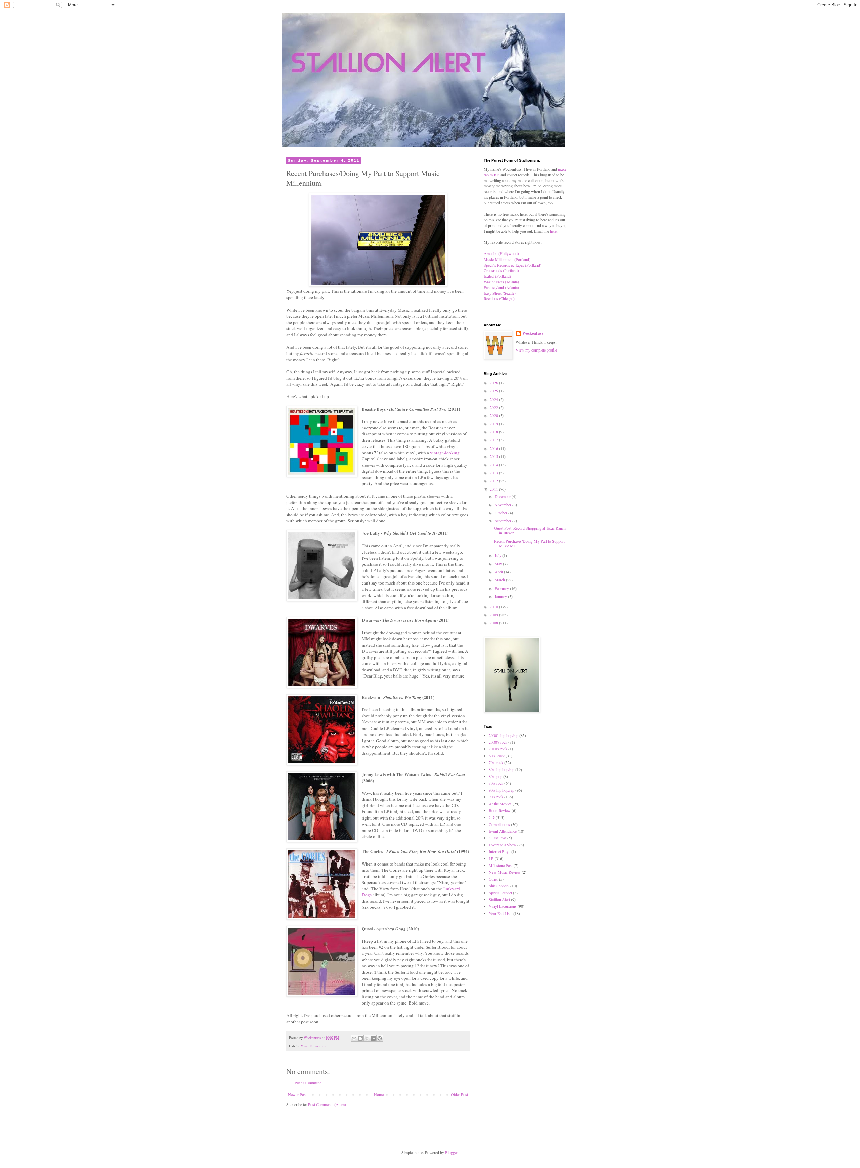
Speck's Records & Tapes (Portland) (512, 265)
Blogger (451, 1152)
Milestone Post (501, 865)
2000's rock (498, 742)
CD (491, 817)
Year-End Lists (500, 913)
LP (491, 858)
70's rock (496, 762)
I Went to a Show (502, 844)
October (501, 512)
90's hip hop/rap (501, 790)
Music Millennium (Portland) (507, 259)
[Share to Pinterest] (379, 1038)
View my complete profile (536, 350)
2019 (494, 423)
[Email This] (354, 1038)
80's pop (495, 776)
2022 (494, 407)
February (502, 588)
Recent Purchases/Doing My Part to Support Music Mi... (529, 543)
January (501, 596)
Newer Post (297, 1094)
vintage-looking (445, 453)
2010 (494, 606)
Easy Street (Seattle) (500, 293)
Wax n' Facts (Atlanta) (501, 281)
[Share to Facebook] (373, 1038)
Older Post (459, 1094)
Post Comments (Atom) (327, 1104)
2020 (494, 415)
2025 (494, 390)
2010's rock (498, 748)
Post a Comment (308, 1082)
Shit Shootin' (499, 885)
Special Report (500, 892)
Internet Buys (499, 851)
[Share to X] (366, 1038)
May (498, 563)
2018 (494, 431)
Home (379, 1094)
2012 (494, 480)
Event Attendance (503, 831)
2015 (494, 456)
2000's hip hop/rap (503, 735)
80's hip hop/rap (501, 769)
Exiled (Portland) (497, 276)
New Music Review (505, 872)
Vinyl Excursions (313, 1046)
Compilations (499, 824)
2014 (494, 464)
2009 (494, 614)
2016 (494, 448)
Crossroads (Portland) (501, 270)
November (503, 504)
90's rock (496, 796)
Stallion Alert (499, 899)
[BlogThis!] (360, 1038)
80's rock (496, 783)
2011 (494, 489)
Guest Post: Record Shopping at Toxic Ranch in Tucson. (530, 530)
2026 (494, 382)
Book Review (500, 810)
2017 (494, 439)
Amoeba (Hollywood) (501, 253)
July (498, 555)
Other (493, 879)
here (553, 231)
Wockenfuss (532, 333)
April (499, 571)
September (503, 520)
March (500, 579)
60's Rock (497, 755)
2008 (494, 622)
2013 (494, 472)
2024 (494, 399)
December (503, 496)
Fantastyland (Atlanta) (501, 287)
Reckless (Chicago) (499, 298)
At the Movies (500, 803)
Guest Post (497, 837)
